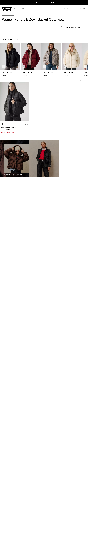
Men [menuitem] (19, 8)
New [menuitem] (15, 8)
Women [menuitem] (24, 8)
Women (7, 15)
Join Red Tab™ (67, 8)
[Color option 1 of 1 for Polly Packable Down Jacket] (2, 124)
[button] (80, 9)
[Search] (76, 9)
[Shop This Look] (3, 66)
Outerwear (11, 15)
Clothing (4, 15)
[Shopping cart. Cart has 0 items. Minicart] (84, 9)
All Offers (53, 2)
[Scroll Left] (80, 80)
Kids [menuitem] (30, 8)
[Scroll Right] (84, 80)
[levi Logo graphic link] (7, 8)
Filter (9, 27)
